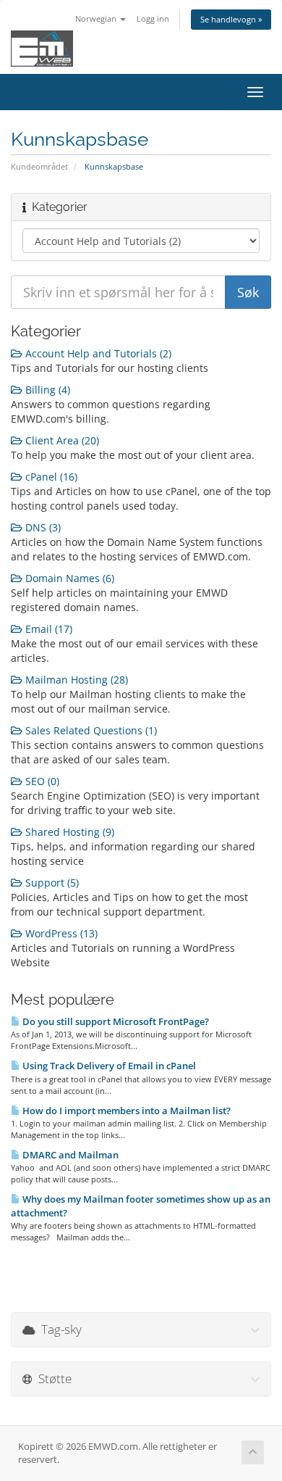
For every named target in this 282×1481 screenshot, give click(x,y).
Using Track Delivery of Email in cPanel (108, 1065)
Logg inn (153, 18)
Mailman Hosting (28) (75, 679)
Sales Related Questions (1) (89, 730)
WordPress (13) (60, 933)
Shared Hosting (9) (68, 832)
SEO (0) (40, 781)
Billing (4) (46, 390)
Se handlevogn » (231, 19)
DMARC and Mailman (69, 1154)
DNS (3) (41, 527)
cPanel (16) (49, 477)
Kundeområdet (39, 166)
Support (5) (50, 882)
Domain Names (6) (68, 578)
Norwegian (97, 18)
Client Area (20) (60, 440)
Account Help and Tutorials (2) (96, 353)
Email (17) (47, 629)
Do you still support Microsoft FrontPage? (114, 1021)
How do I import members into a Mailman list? (125, 1110)
